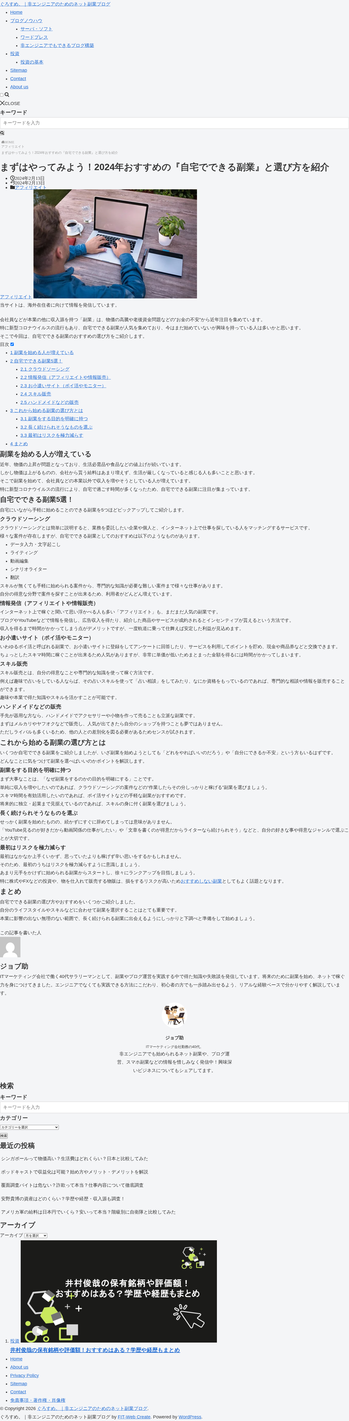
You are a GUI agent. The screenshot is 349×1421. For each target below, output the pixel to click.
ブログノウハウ (26, 20)
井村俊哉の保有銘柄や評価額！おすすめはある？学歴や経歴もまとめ (95, 1350)
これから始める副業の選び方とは (46, 410)
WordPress (190, 1416)
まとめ (19, 443)
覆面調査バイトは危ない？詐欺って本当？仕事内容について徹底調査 (72, 1185)
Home (16, 12)
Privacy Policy (24, 1375)
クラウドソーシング (44, 369)
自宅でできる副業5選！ (36, 361)
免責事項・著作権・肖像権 (37, 1400)
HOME (9, 142)
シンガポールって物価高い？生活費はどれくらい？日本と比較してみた (74, 1158)
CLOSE (12, 103)
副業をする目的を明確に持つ (54, 418)
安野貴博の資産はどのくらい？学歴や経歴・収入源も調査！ (63, 1198)
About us (19, 86)
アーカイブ (11, 1235)
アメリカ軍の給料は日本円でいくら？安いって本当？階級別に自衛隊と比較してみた (88, 1212)
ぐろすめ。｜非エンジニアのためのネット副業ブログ (55, 4)
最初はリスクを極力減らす (51, 435)
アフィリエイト (13, 146)
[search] (2, 133)
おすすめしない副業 (201, 881)
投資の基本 (31, 62)
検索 (4, 1136)
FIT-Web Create (134, 1416)
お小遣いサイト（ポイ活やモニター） (63, 385)
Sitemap (18, 70)
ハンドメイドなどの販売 (49, 402)
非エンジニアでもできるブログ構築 (57, 45)
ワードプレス (34, 37)
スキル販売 (35, 394)
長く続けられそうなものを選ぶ (56, 427)
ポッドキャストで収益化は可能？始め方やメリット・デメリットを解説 (74, 1171)
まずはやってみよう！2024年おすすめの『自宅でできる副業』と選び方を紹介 (59, 153)
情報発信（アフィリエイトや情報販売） (65, 377)
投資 (14, 53)
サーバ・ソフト (36, 28)
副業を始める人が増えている (42, 352)
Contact (18, 78)
